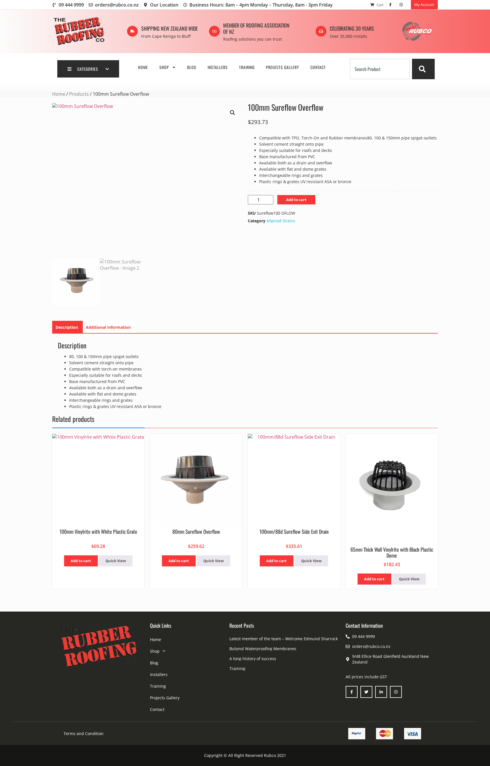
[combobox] (380, 69)
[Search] (423, 69)
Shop (164, 67)
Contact (318, 67)
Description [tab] (67, 327)
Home (143, 67)
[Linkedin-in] (381, 692)
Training (247, 67)
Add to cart (296, 199)
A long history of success (252, 658)
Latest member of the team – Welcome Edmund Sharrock (283, 638)
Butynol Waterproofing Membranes (262, 648)
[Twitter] (366, 692)
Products (79, 94)
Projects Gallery (282, 67)
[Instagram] (396, 692)
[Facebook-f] (352, 692)
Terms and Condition (84, 733)
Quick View (115, 560)
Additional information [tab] (108, 327)
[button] (232, 113)
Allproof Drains (281, 220)
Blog (191, 67)
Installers (218, 67)
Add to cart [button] (81, 560)
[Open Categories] (107, 69)
